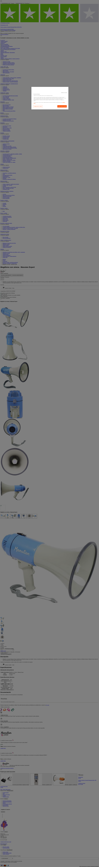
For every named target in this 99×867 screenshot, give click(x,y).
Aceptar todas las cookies (62, 106)
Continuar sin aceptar (64, 92)
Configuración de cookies (38, 106)
